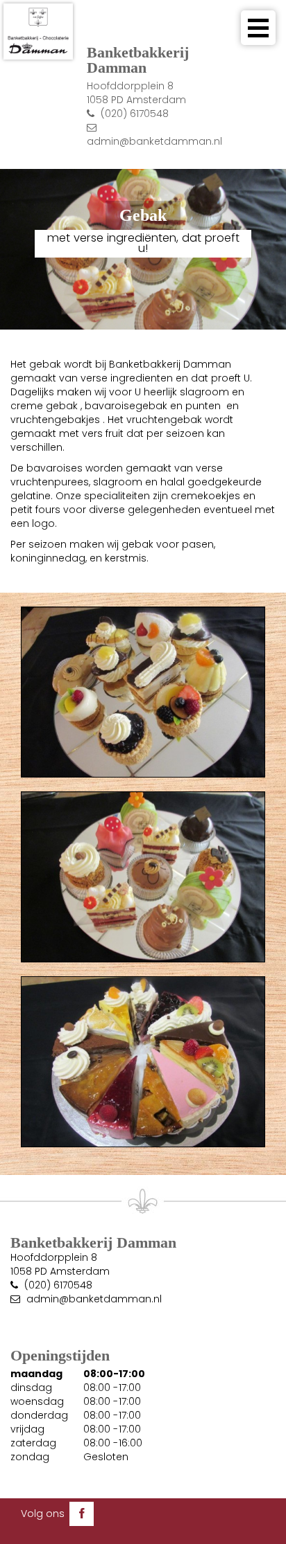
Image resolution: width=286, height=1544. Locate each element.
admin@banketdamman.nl (154, 141)
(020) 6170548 (135, 113)
